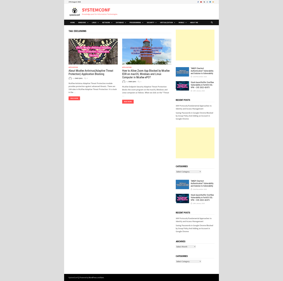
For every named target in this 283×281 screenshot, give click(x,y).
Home (72, 22)
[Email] (213, 2)
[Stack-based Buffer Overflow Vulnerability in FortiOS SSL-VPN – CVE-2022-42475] (182, 82)
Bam (102, 277)
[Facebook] (198, 2)
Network (106, 22)
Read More (75, 98)
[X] (204, 2)
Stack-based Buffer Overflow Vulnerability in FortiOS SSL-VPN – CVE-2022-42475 (202, 85)
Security (150, 22)
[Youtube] (201, 2)
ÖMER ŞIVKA (79, 78)
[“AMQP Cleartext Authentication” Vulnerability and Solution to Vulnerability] (182, 68)
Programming (135, 22)
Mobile (181, 22)
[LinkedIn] (210, 2)
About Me (194, 22)
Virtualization (166, 22)
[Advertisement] (195, 45)
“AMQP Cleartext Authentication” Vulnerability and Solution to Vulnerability (202, 71)
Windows (82, 22)
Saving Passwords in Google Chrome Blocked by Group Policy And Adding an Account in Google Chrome (194, 116)
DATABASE (120, 22)
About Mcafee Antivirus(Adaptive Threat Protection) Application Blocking (91, 72)
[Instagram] (207, 2)
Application (73, 67)
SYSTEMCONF (96, 10)
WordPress (93, 277)
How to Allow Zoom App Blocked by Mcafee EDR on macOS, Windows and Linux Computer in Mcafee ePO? (146, 74)
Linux (94, 22)
